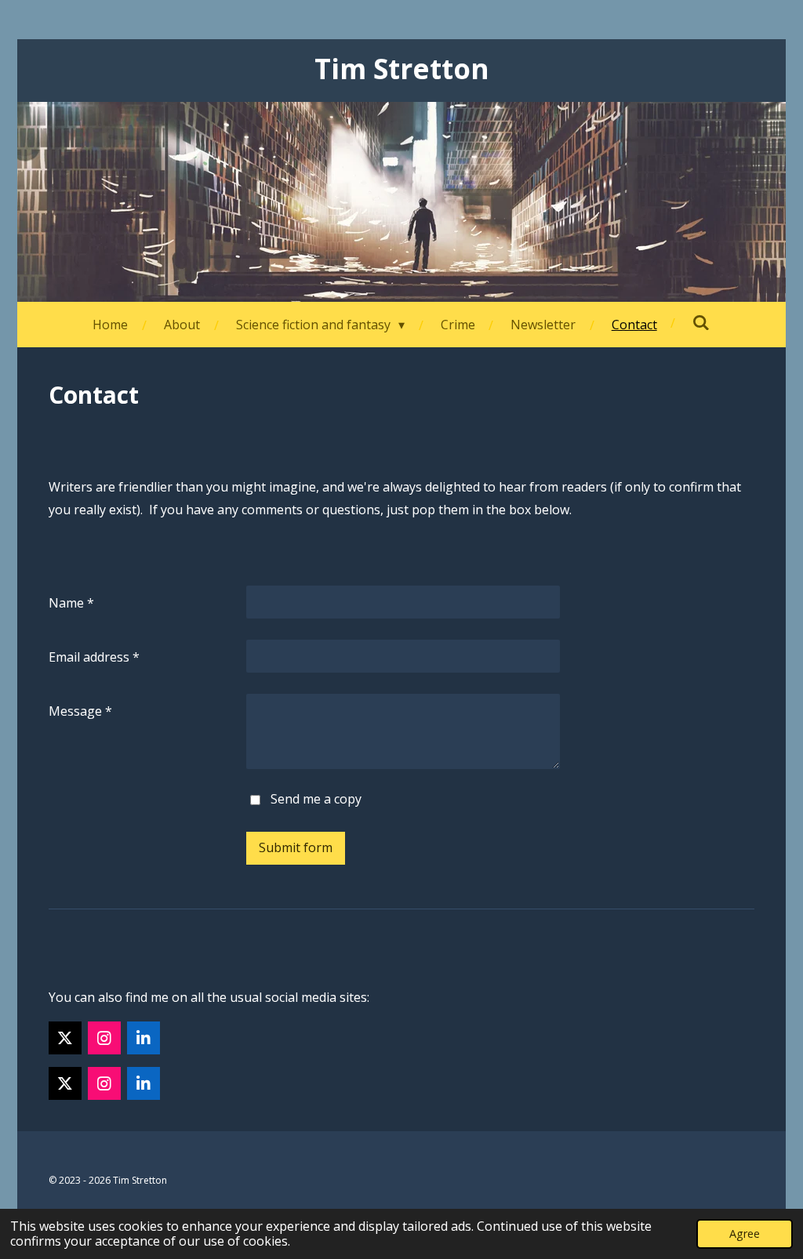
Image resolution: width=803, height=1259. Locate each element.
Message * (80, 711)
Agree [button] (744, 1233)
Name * (71, 602)
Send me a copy (316, 798)
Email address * (94, 657)
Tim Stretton (401, 68)
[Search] (701, 322)
